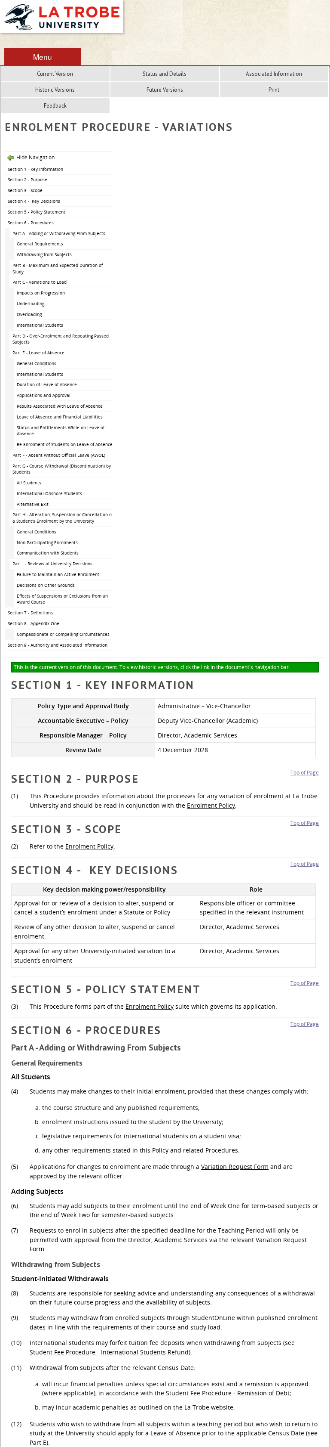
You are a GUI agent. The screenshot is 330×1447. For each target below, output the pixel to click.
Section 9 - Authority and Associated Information (57, 645)
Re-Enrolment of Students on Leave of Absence (65, 444)
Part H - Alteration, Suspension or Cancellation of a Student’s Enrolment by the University (62, 517)
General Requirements (40, 244)
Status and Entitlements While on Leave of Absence (60, 430)
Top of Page (304, 772)
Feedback (55, 105)
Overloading (29, 314)
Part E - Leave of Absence (38, 353)
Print (274, 89)
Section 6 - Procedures (31, 223)
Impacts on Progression (41, 293)
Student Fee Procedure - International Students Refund (109, 1352)
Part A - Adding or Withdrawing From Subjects (58, 233)
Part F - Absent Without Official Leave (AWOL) (58, 455)
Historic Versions (55, 89)
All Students (29, 483)
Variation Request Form (235, 1166)
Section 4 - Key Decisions (34, 201)
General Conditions (36, 363)
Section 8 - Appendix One (33, 623)
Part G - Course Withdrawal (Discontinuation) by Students (61, 469)
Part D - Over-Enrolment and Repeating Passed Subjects (60, 339)
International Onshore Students (49, 493)
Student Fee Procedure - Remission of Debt (228, 1393)
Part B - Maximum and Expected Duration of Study (57, 268)
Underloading (30, 304)
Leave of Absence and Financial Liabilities (60, 417)
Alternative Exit (33, 504)
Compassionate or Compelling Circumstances (63, 634)
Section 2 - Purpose (27, 180)
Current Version (55, 73)
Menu (42, 56)
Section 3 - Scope (25, 190)
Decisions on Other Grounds (46, 585)
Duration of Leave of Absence (47, 384)
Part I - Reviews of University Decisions (52, 564)
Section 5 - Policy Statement (36, 212)
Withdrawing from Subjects (44, 254)
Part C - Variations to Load (39, 282)
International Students (40, 325)
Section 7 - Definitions (30, 613)
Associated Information (274, 73)
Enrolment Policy (211, 805)
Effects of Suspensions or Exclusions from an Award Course (62, 599)
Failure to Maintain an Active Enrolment (58, 574)
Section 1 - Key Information (35, 169)
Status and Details (164, 73)
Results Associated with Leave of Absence (60, 406)
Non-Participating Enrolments (47, 542)
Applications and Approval (43, 395)
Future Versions (165, 89)
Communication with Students (48, 553)
